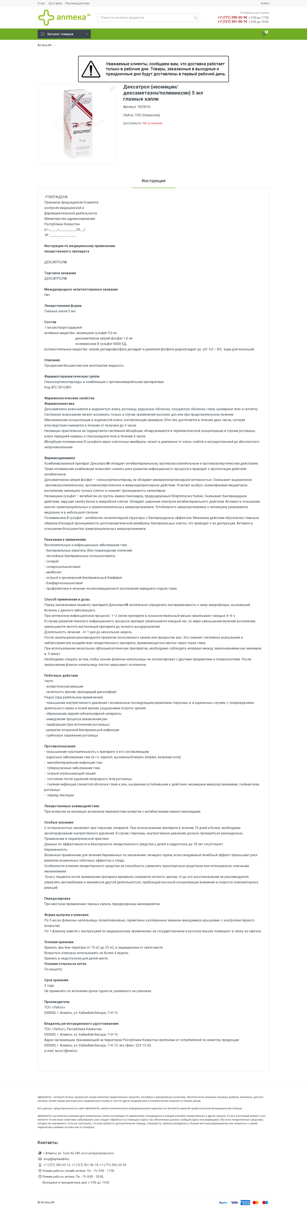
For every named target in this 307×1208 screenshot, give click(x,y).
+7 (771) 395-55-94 (232, 17)
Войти (265, 3)
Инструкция (153, 180)
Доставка (55, 3)
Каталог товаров (60, 34)
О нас (41, 3)
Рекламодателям (77, 3)
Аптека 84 (44, 45)
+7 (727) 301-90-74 (232, 22)
